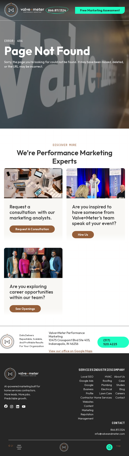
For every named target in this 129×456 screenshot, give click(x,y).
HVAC (108, 376)
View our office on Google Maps (70, 351)
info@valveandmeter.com (110, 433)
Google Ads (86, 380)
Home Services (103, 397)
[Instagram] (12, 407)
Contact (120, 397)
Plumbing (106, 385)
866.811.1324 (57, 10)
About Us (119, 376)
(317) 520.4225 (110, 342)
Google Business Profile (88, 389)
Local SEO (87, 376)
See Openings (25, 309)
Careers (120, 393)
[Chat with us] (109, 447)
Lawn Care (105, 393)
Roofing (107, 380)
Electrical (106, 389)
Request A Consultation (32, 229)
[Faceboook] (6, 407)
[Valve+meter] (64, 447)
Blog (122, 389)
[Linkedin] (18, 407)
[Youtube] (24, 407)
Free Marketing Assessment (100, 10)
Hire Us (83, 235)
